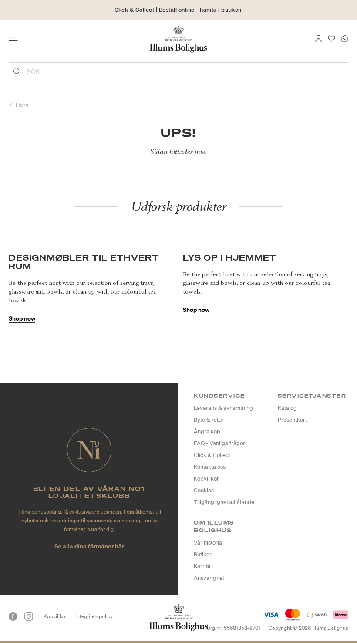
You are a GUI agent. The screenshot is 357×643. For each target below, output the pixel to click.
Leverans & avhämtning (223, 408)
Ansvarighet (209, 578)
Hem (22, 104)
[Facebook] (13, 616)
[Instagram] (28, 616)
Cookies (204, 490)
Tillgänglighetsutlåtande (224, 502)
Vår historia (208, 542)
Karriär (202, 566)
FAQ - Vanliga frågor (219, 443)
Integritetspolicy (94, 616)
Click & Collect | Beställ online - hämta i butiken (178, 10)
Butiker (203, 554)
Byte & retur (209, 419)
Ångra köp (207, 431)
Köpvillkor (206, 478)
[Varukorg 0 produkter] (344, 38)
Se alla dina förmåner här (89, 546)
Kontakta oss (210, 466)
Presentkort (292, 419)
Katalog (287, 408)
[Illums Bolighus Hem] (179, 39)
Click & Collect (212, 455)
